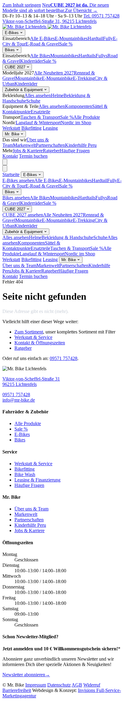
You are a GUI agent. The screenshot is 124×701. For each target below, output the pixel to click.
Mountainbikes (64, 55)
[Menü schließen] (4, 168)
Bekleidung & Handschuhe (67, 237)
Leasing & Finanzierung (37, 479)
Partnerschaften (50, 145)
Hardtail (95, 38)
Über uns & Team (19, 265)
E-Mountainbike (57, 78)
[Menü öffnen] (4, 162)
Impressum (35, 684)
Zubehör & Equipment (24, 89)
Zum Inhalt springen (21, 5)
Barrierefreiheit (16, 690)
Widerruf (91, 684)
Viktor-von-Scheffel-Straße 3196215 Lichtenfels (31, 381)
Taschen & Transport (40, 117)
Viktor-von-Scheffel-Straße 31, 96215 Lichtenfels (49, 21)
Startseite (11, 174)
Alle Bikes (40, 55)
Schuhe (33, 100)
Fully (108, 38)
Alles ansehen (37, 95)
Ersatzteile (40, 111)
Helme (57, 95)
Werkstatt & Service (33, 337)
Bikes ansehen (16, 197)
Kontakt (10, 156)
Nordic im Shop (76, 122)
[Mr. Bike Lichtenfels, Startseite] (46, 26)
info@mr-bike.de (18, 400)
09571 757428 (63, 358)
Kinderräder (31, 61)
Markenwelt (24, 145)
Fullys (101, 55)
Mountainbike (28, 78)
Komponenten (78, 106)
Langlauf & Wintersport (38, 122)
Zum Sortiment (28, 331)
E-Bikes (12, 32)
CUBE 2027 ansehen (22, 214)
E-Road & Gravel (42, 43)
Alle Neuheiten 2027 (54, 72)
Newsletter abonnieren (26, 674)
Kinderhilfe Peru (81, 145)
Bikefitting (31, 128)
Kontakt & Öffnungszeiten (39, 342)
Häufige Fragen (75, 150)
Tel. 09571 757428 (101, 15)
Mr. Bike (12, 134)
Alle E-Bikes (42, 38)
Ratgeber (51, 150)
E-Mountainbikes (71, 38)
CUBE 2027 (15, 67)
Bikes (10, 50)
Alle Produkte (86, 117)
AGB (77, 684)
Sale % (66, 43)
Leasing (50, 128)
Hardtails (87, 55)
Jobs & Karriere (28, 150)
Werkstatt (11, 128)
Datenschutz (59, 684)
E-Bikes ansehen (18, 180)
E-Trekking (84, 78)
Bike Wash (24, 474)
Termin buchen (33, 156)
